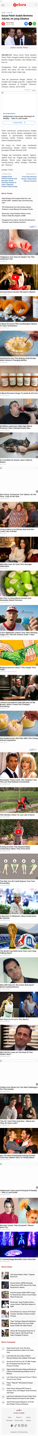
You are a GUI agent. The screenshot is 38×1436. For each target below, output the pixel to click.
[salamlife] (12, 1426)
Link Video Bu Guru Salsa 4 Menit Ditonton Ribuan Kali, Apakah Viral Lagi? (21, 1357)
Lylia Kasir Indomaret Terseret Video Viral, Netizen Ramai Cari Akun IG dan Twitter (21, 1397)
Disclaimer (10, 1420)
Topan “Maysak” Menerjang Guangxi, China (20, 1384)
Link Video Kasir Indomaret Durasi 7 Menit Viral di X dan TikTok (21, 1378)
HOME (3, 12)
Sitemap (28, 1420)
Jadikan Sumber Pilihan (19, 48)
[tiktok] (15, 1426)
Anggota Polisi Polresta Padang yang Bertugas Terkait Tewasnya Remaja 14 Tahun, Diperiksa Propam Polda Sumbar (10, 181)
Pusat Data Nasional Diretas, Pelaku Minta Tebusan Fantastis (28, 179)
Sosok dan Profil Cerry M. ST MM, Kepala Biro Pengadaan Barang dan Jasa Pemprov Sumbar (21, 1364)
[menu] (2, 4)
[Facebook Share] (26, 23)
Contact (28, 1417)
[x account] (19, 1426)
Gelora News (24, 1432)
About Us (19, 1417)
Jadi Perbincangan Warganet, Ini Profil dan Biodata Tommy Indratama (20, 1403)
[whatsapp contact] (26, 1426)
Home (9, 1417)
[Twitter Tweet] (30, 23)
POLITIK (9, 12)
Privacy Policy (19, 1420)
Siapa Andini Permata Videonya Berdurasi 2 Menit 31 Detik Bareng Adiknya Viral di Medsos (21, 1371)
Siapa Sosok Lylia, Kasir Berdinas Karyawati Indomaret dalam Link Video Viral (20, 1350)
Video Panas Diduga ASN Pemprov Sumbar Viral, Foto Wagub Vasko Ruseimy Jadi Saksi (21, 1391)
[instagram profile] (22, 1426)
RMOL (10, 170)
